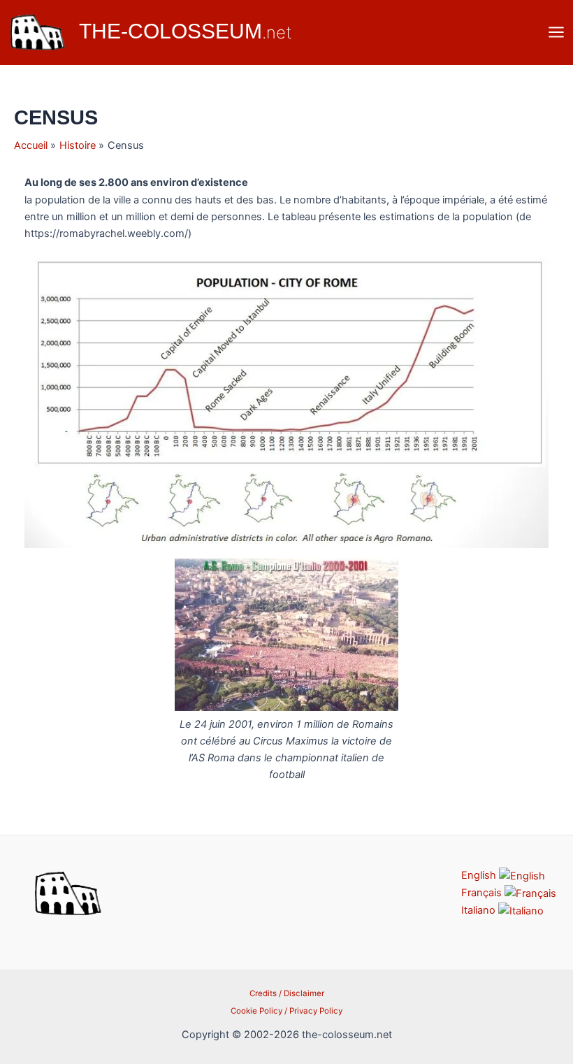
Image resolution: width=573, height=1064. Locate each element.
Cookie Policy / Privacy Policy (286, 1011)
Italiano (479, 910)
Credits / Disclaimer (286, 993)
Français (483, 892)
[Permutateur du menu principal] (556, 32)
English (480, 875)
